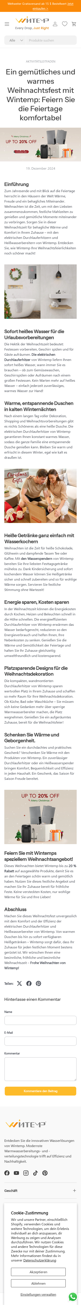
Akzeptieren (38, 1272)
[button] (74, 24)
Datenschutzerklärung (39, 1260)
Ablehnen (38, 1283)
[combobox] (40, 40)
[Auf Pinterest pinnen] (38, 983)
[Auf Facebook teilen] (29, 983)
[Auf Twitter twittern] (19, 983)
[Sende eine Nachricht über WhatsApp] (73, 1297)
